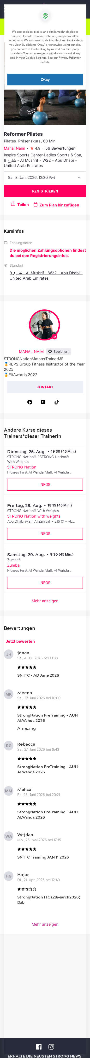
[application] (45, 529)
